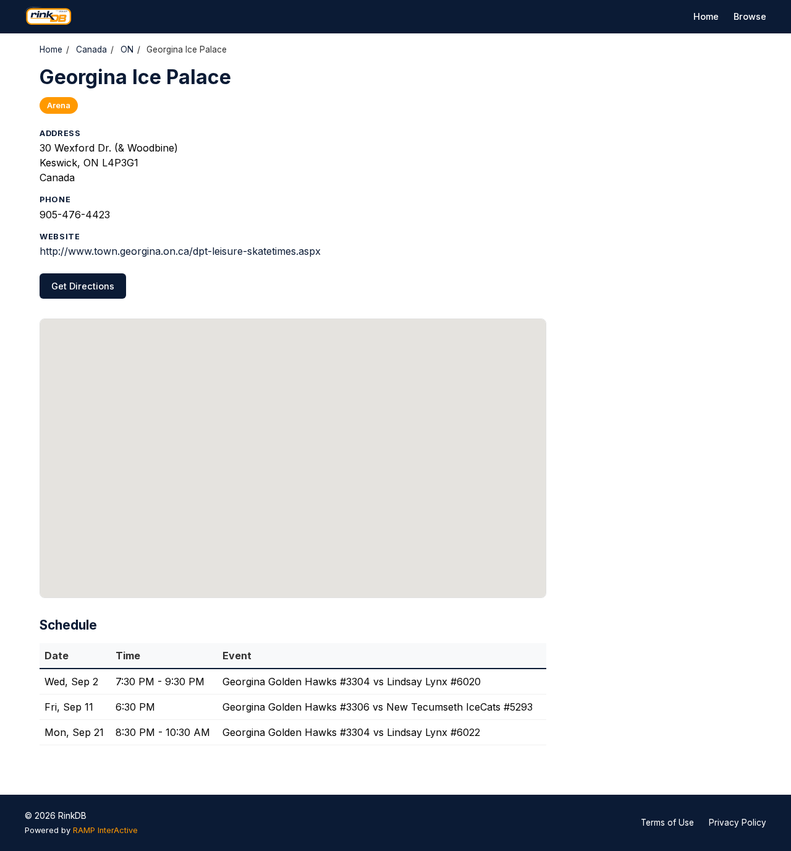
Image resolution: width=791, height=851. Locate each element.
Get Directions (82, 286)
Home (706, 16)
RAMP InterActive (105, 830)
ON (127, 49)
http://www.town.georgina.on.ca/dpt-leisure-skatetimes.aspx (180, 251)
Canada (91, 49)
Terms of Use (667, 822)
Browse (750, 16)
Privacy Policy (737, 822)
